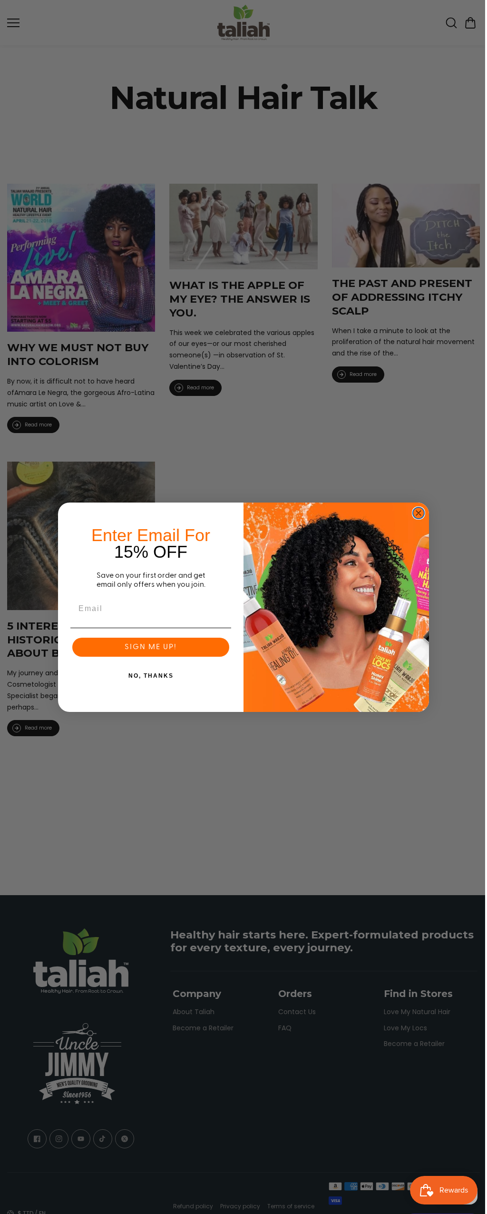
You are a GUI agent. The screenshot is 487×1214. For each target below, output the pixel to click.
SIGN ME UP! (148, 647)
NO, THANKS (148, 675)
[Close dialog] (416, 513)
